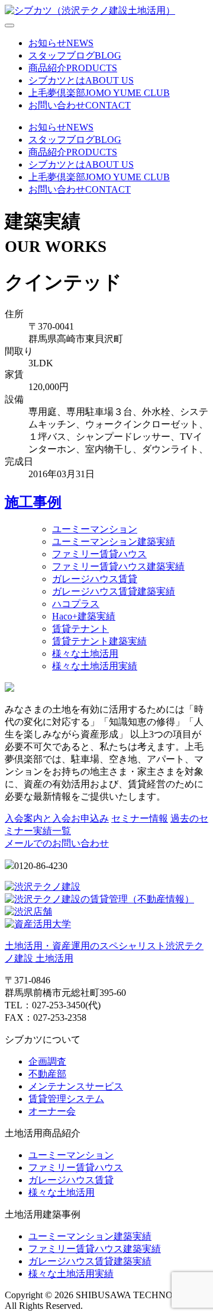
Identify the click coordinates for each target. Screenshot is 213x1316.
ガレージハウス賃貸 (94, 579)
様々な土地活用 (85, 654)
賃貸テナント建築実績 (99, 641)
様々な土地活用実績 (94, 666)
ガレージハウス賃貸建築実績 (113, 591)
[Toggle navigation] (9, 25)
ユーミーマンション (94, 529)
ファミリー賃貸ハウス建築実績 (118, 566)
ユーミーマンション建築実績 (113, 541)
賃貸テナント (80, 629)
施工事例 (33, 502)
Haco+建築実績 (83, 616)
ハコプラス (75, 604)
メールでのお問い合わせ (57, 843)
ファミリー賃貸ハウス (99, 554)
